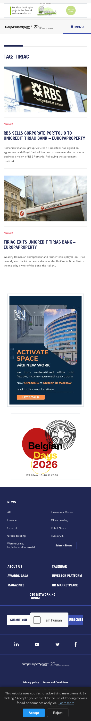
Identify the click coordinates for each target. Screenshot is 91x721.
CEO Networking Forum (43, 596)
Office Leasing (59, 520)
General (12, 528)
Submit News (64, 545)
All (9, 512)
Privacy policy (31, 682)
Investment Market (62, 512)
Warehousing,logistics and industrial (21, 545)
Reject (57, 713)
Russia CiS (57, 535)
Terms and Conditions (55, 682)
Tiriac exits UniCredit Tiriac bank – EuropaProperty (39, 244)
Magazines (16, 585)
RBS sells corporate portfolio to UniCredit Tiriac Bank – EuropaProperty (44, 135)
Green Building (16, 535)
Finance (8, 124)
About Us (15, 566)
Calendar (59, 566)
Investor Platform (67, 575)
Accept (34, 713)
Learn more (66, 703)
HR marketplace (65, 585)
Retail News (58, 528)
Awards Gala (18, 575)
